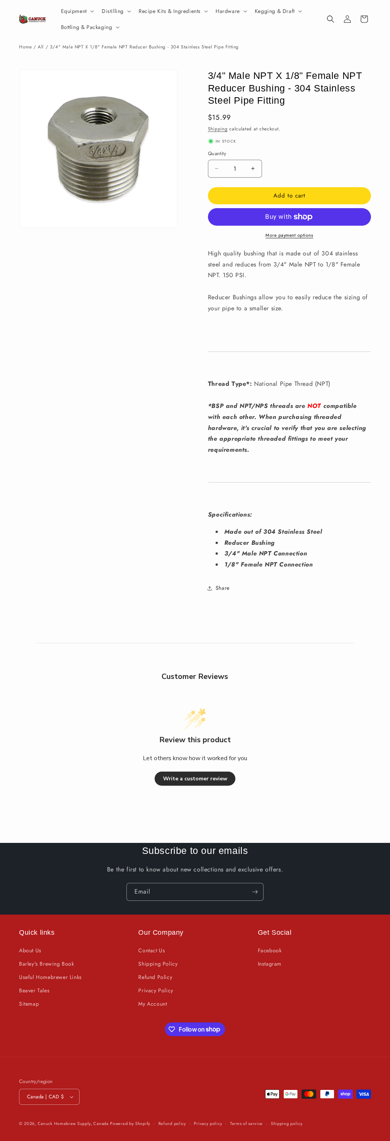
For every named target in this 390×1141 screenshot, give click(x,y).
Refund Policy (155, 977)
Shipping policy (287, 1123)
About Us (30, 950)
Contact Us (151, 950)
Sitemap (29, 1004)
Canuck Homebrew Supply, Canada (73, 1123)
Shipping (218, 128)
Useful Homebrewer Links (50, 977)
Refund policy (172, 1123)
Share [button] (223, 588)
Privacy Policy (155, 990)
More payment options (289, 235)
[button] (76, 11)
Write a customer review (195, 778)
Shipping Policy (157, 964)
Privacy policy (208, 1123)
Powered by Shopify (130, 1123)
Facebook (270, 950)
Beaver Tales (34, 990)
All (41, 46)
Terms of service (246, 1123)
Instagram (269, 964)
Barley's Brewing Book (46, 964)
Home (25, 46)
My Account (152, 1004)
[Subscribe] (254, 892)
